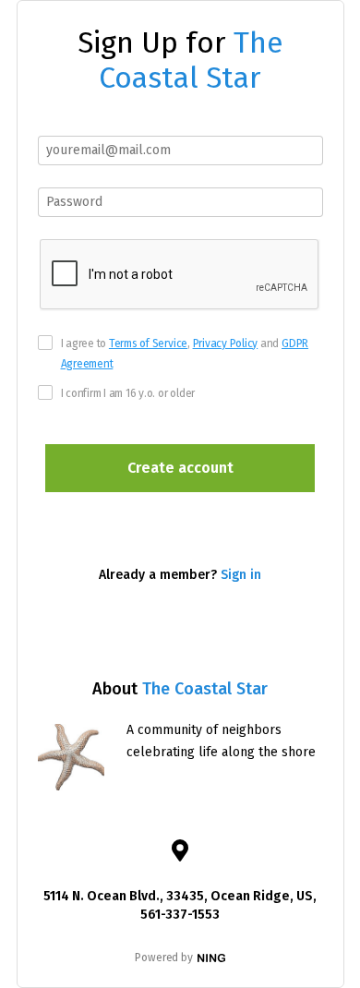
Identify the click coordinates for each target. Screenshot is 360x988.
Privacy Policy (225, 343)
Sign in (241, 575)
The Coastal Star (191, 60)
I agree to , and (185, 353)
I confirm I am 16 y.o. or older (128, 393)
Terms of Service (148, 343)
